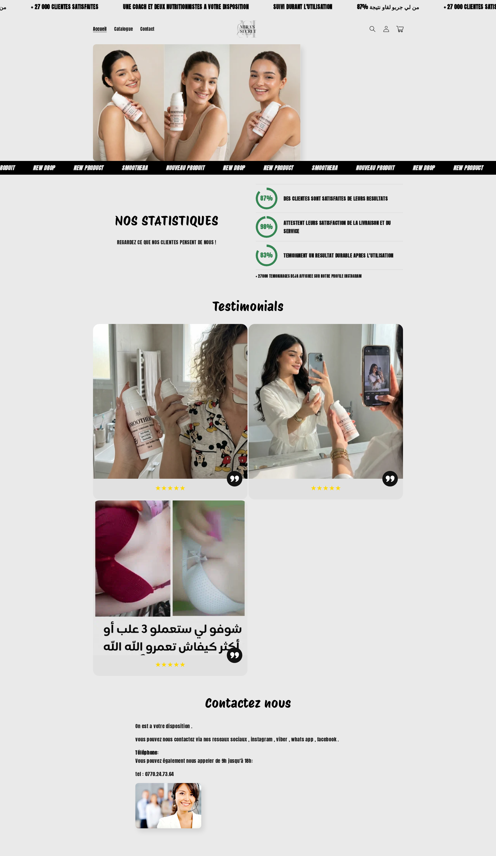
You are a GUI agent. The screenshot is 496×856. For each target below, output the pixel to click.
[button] (372, 29)
